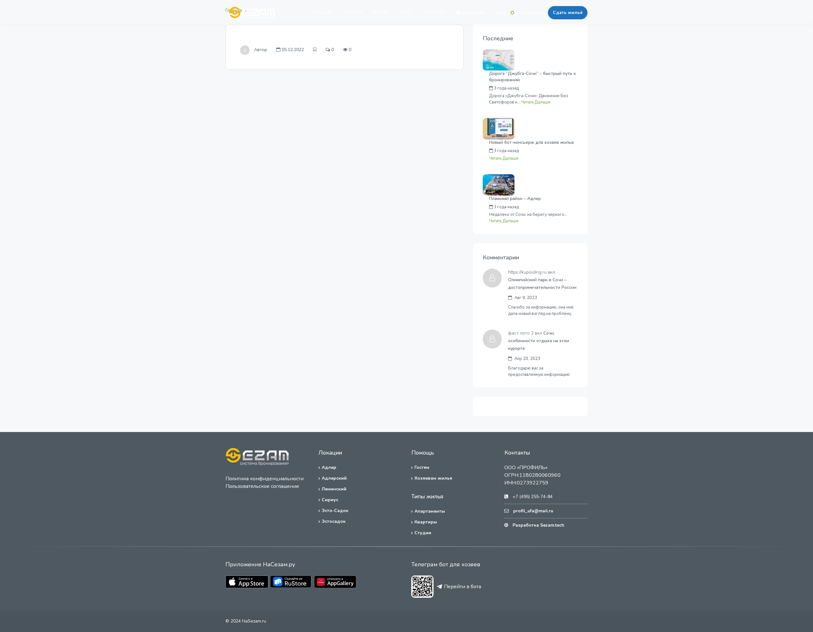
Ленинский (334, 489)
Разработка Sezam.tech (538, 525)
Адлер (329, 467)
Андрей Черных (548, 88)
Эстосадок (334, 521)
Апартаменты (429, 511)
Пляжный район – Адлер (515, 199)
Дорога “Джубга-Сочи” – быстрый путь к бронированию (532, 76)
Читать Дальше (536, 102)
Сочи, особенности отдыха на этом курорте (538, 340)
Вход (501, 13)
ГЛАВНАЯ (322, 13)
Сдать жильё (567, 13)
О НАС (405, 13)
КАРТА (381, 13)
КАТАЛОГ (353, 13)
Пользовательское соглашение (262, 486)
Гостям (421, 467)
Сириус (330, 500)
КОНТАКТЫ (434, 13)
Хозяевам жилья (433, 478)
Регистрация (530, 13)
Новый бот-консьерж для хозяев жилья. (531, 142)
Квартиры (425, 522)
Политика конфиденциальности (264, 478)
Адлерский (334, 478)
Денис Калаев (546, 207)
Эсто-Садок (335, 511)
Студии (422, 533)
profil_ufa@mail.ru (533, 511)
